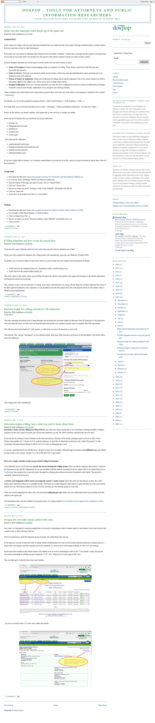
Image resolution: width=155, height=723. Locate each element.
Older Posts (102, 705)
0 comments (10, 226)
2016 (117, 377)
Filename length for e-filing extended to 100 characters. (32, 309)
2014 (117, 384)
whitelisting (9, 95)
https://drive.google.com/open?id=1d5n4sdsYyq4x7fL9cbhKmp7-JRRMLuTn (55, 177)
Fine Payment (118, 86)
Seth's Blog (119, 234)
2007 (117, 409)
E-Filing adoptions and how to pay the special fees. (30, 240)
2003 (117, 424)
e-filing (14, 228)
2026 (117, 265)
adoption (15, 296)
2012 (117, 391)
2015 (117, 380)
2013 (117, 388)
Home (56, 705)
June (119, 322)
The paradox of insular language (127, 236)
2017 (117, 297)
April (120, 361)
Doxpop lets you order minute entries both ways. (28, 519)
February (121, 369)
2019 (117, 290)
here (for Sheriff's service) (70, 501)
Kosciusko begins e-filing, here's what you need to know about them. (39, 424)
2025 (117, 268)
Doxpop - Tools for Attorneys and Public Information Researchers (77, 12)
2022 (117, 279)
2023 (117, 275)
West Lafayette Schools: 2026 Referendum (130, 219)
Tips (114, 89)
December (121, 300)
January (121, 372)
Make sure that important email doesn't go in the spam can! (34, 30)
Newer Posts (8, 705)
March (120, 365)
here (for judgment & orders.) (93, 501)
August (120, 315)
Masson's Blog (120, 217)
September (122, 311)
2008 (117, 406)
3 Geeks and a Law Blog (124, 250)
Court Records (118, 83)
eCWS (115, 93)
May (119, 326)
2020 (117, 286)
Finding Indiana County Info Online (126, 203)
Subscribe (144, 62)
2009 (117, 402)
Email (116, 58)
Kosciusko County (27, 507)
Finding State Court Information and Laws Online (130, 206)
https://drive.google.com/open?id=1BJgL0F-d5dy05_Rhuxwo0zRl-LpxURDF (55, 210)
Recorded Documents (120, 80)
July (119, 318)
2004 (117, 420)
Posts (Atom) (18, 710)
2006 (117, 413)
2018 (117, 294)
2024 (117, 272)
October (121, 308)
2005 (117, 417)
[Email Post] (18, 226)
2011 (117, 395)
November (122, 304)
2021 (117, 283)
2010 (117, 399)
